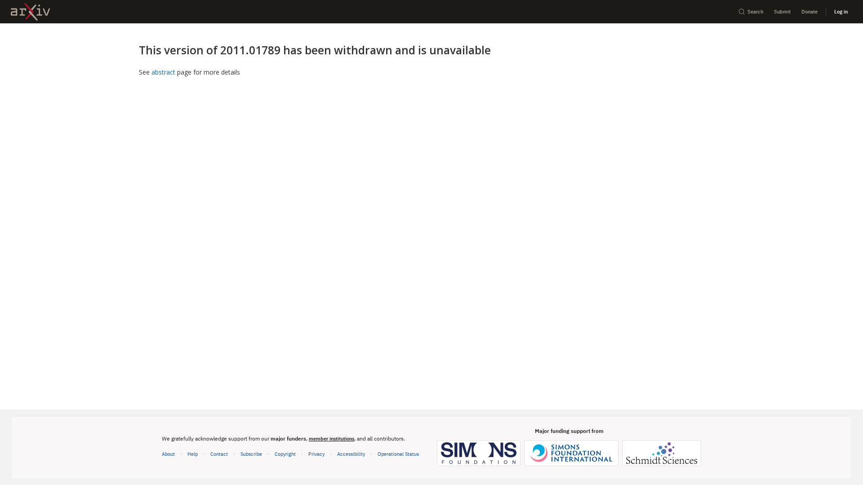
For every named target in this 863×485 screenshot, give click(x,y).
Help (192, 453)
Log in (841, 11)
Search (755, 11)
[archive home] (30, 12)
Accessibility (351, 453)
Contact (219, 453)
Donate (809, 11)
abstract (163, 72)
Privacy (316, 453)
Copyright (285, 453)
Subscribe (251, 453)
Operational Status (398, 453)
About (168, 453)
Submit (782, 11)
